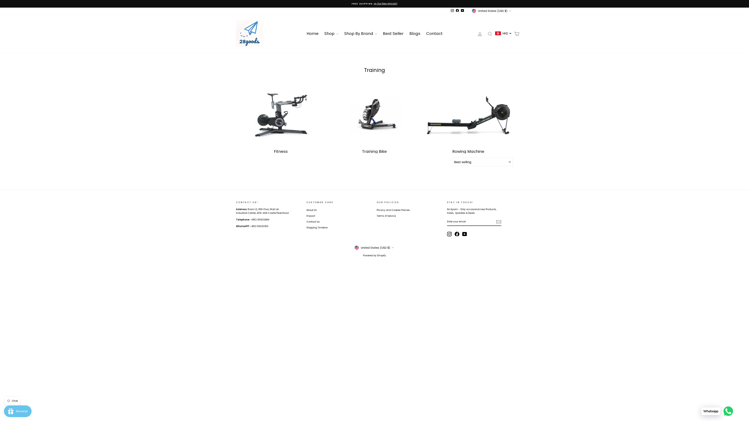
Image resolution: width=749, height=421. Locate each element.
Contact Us (313, 221)
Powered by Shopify (374, 255)
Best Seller (393, 33)
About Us (311, 210)
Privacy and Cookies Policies (393, 210)
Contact (434, 33)
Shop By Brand (359, 33)
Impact (310, 216)
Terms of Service (386, 216)
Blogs (414, 33)
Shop (329, 33)
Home (313, 33)
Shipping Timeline (316, 227)
